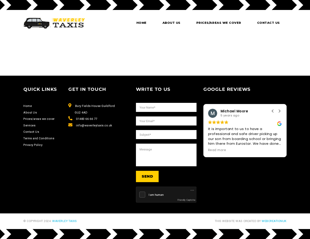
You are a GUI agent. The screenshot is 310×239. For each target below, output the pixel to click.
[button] (279, 111)
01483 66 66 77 (86, 119)
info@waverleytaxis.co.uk (94, 125)
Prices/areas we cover (218, 22)
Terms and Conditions (38, 138)
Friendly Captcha (186, 199)
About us (171, 22)
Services (29, 125)
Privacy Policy (32, 145)
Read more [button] (217, 150)
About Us (30, 112)
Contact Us (268, 22)
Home (141, 22)
